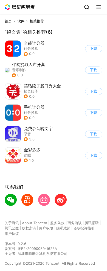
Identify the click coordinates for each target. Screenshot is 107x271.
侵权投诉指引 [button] (84, 228)
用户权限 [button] (46, 228)
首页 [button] (8, 21)
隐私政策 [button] (63, 228)
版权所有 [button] (29, 228)
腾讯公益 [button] (12, 228)
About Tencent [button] (34, 223)
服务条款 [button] (57, 223)
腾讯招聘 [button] (92, 223)
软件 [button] (20, 21)
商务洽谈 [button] (74, 223)
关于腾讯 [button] (12, 223)
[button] (20, 7)
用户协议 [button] (12, 233)
